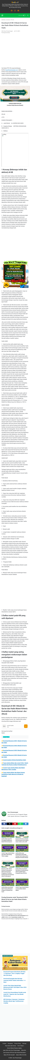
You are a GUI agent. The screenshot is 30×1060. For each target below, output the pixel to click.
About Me (23, 1050)
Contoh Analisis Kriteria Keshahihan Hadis (14, 760)
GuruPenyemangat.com (12, 70)
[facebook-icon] (12, 10)
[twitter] (9, 824)
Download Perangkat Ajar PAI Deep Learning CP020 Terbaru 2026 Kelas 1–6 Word (14, 980)
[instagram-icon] (15, 10)
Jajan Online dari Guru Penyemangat (11, 1050)
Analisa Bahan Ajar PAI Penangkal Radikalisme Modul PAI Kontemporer (7, 840)
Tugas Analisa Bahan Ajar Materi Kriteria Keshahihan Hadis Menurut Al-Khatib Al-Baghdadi (13, 774)
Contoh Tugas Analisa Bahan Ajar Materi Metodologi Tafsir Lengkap (8, 855)
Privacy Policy (17, 1043)
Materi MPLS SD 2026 (21, 1055)
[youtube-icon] (18, 10)
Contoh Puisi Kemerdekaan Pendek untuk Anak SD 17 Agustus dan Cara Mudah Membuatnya (14, 994)
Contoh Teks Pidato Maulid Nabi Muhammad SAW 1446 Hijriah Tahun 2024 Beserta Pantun (14, 987)
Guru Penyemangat (17, 1057)
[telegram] (25, 824)
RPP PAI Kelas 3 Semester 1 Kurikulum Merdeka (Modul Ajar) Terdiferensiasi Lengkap (13, 1001)
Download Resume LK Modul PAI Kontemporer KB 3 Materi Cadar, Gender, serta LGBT (22, 840)
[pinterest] (15, 824)
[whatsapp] (20, 824)
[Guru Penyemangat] (15, 2)
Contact (4, 1043)
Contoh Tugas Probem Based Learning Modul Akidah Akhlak (22, 889)
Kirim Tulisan (21, 1045)
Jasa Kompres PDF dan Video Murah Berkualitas (14, 1052)
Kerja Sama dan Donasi (10, 1045)
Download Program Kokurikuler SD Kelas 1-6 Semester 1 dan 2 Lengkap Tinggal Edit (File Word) (14, 973)
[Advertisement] (15, 50)
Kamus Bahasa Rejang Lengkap (14, 1048)
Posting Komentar (6, 32)
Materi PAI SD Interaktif (9, 1055)
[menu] (3, 15)
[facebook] (4, 824)
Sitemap (24, 1043)
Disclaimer (10, 1043)
